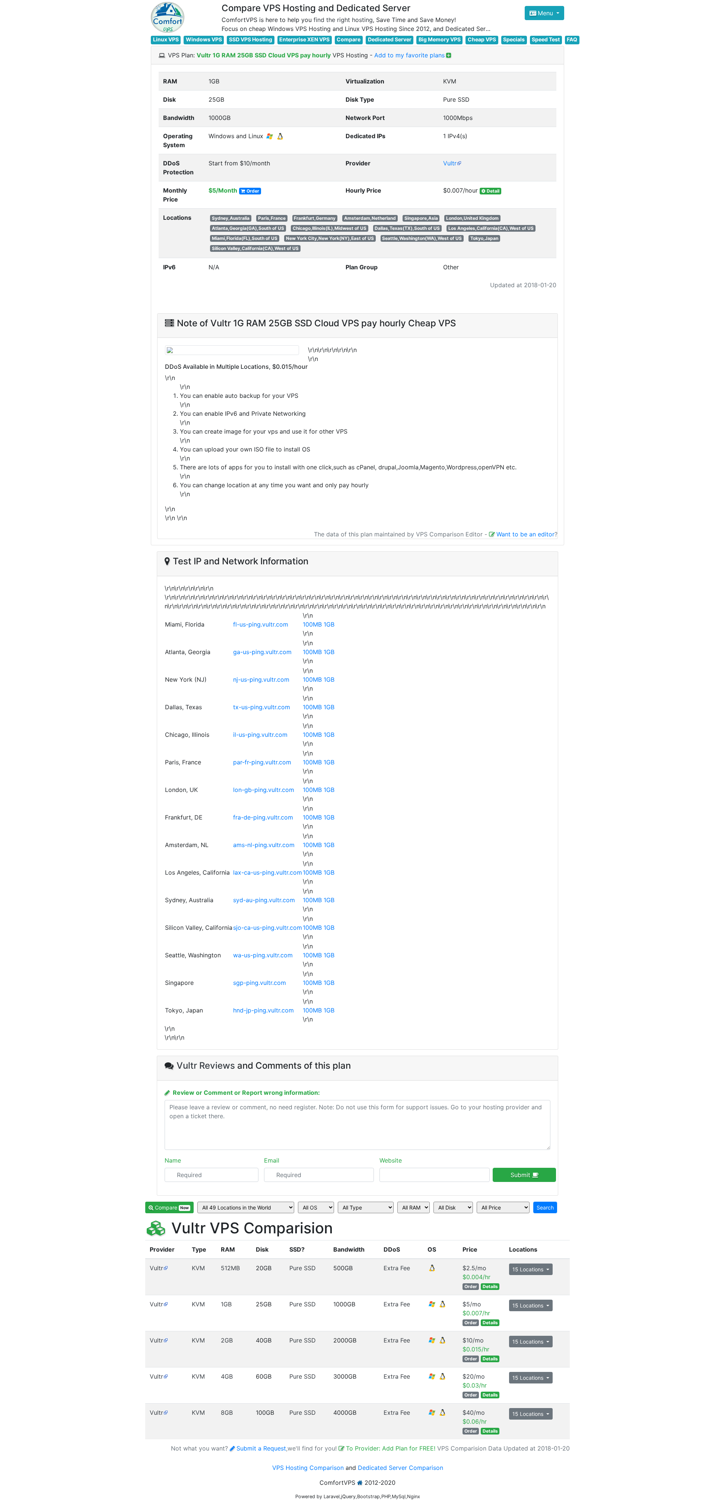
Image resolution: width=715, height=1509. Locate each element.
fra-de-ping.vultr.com (263, 817)
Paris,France (272, 218)
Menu (546, 13)
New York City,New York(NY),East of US (330, 238)
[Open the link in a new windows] (165, 1268)
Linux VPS (166, 39)
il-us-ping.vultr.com (260, 734)
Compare (348, 39)
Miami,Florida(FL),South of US (244, 238)
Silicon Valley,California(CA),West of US (255, 248)
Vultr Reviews (206, 1065)
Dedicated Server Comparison (400, 1467)
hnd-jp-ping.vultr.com (263, 1010)
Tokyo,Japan (484, 238)
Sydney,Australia (231, 218)
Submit (521, 1175)
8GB (227, 1412)
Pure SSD (302, 1268)
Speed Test (546, 39)
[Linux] (432, 1270)
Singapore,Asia (421, 218)
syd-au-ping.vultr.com (264, 900)
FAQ (572, 39)
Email (271, 1160)
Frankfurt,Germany (315, 218)
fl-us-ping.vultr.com (260, 624)
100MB (312, 624)
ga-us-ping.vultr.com (262, 652)
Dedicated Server (389, 39)
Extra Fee (397, 1268)
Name (173, 1160)
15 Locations (528, 1269)
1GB (329, 624)
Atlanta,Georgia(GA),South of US (248, 228)
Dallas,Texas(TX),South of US (407, 228)
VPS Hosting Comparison (308, 1467)
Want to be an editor (525, 534)
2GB (227, 1340)
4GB (227, 1376)
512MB (230, 1268)
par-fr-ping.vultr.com (262, 762)
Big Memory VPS (440, 39)
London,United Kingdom (472, 218)
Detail (493, 191)
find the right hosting (343, 19)
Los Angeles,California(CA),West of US (491, 228)
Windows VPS (204, 39)
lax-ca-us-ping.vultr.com (267, 872)
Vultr (450, 163)
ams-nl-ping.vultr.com (264, 845)
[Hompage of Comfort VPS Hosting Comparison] (167, 17)
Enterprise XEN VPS (304, 39)
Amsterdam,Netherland (370, 218)
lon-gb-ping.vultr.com (263, 789)
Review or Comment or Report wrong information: (246, 1092)
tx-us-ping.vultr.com (261, 707)
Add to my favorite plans (409, 55)
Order (253, 191)
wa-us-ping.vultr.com (263, 955)
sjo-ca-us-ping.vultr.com (267, 927)
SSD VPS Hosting (250, 39)
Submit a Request (261, 1448)
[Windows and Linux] (437, 1306)
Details (490, 1286)
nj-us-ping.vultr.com (261, 679)
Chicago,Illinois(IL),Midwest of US (329, 228)
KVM (198, 1268)
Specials (514, 39)
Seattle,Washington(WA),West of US (422, 238)
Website (390, 1160)
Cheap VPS (482, 39)
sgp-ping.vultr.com (259, 982)
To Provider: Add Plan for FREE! (391, 1448)
